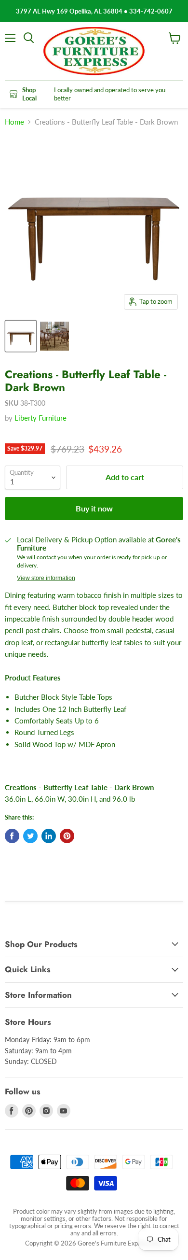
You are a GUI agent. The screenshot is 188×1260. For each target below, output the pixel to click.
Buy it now (94, 508)
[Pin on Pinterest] (67, 836)
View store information (46, 578)
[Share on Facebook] (12, 836)
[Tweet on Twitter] (30, 836)
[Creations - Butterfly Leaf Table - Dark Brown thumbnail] (20, 336)
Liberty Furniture (40, 417)
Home (14, 122)
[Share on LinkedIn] (48, 836)
